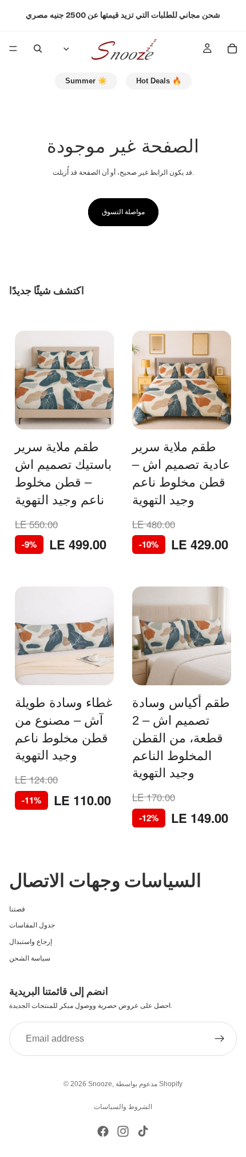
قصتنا (17, 909)
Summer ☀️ (86, 81)
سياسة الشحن (29, 958)
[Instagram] (123, 1131)
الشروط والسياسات (123, 1107)
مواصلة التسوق (123, 212)
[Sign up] (220, 1039)
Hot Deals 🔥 (158, 81)
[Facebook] (103, 1131)
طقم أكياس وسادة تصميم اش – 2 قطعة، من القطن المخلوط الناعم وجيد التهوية (181, 738)
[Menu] (13, 48)
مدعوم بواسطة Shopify (149, 1084)
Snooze (100, 1084)
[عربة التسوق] (232, 48)
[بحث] (37, 48)
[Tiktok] (143, 1131)
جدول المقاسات (32, 925)
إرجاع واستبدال (30, 942)
